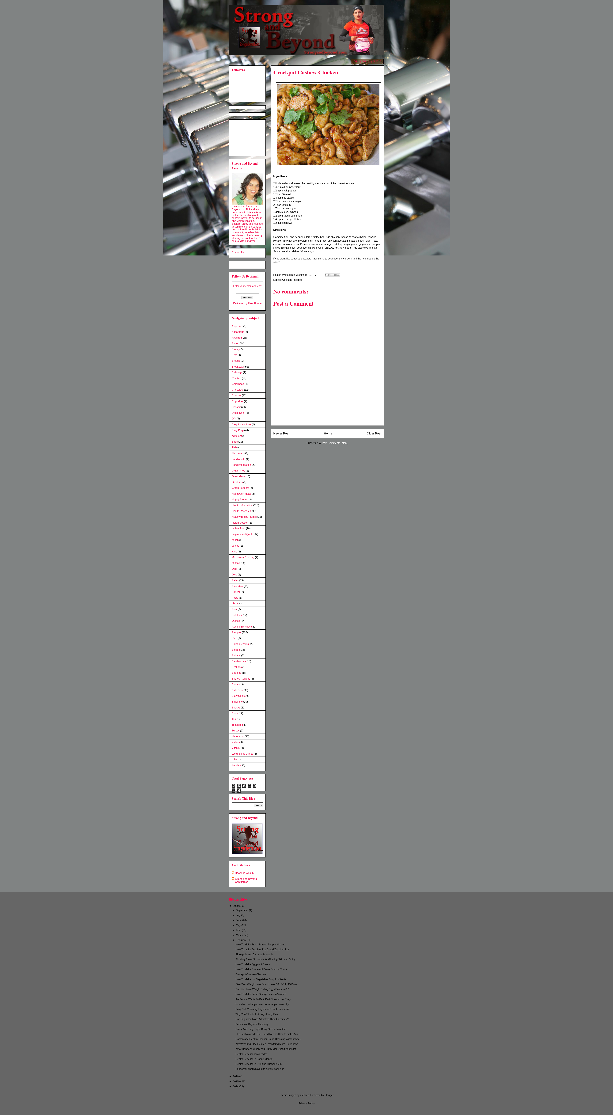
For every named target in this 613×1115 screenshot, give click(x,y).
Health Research (241, 511)
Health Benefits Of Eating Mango (253, 1059)
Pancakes (237, 586)
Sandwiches (239, 661)
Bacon (235, 343)
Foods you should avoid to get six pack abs (259, 1069)
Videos (236, 742)
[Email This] (326, 275)
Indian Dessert (240, 522)
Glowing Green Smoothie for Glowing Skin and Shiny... (266, 959)
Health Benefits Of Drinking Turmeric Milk (258, 1064)
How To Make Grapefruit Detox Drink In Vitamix (262, 969)
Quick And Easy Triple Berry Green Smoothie (260, 1029)
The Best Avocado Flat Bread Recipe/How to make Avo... (267, 1034)
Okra (234, 574)
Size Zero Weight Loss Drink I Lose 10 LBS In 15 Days (266, 984)
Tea (234, 719)
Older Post (374, 433)
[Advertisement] (327, 403)
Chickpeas (238, 384)
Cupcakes (237, 401)
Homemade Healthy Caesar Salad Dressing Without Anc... (268, 1039)
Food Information (241, 465)
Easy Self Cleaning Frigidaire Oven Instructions (262, 1009)
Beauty (236, 349)
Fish (234, 447)
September (242, 910)
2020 (236, 906)
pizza (235, 603)
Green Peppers (240, 488)
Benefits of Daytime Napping (251, 1024)
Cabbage (237, 372)
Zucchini (237, 765)
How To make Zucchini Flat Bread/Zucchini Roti (262, 949)
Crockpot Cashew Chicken (250, 974)
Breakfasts (238, 366)
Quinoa (236, 621)
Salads (236, 649)
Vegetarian (238, 736)
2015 (236, 1081)
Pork (234, 609)
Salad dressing (240, 644)
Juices (235, 545)
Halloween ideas (241, 493)
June (239, 920)
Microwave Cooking (243, 557)
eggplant (237, 436)
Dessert (236, 407)
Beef (234, 355)
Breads (236, 360)
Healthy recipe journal (244, 516)
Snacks (236, 707)
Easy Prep (238, 430)
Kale (234, 551)
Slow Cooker (239, 696)
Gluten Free (238, 470)
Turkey (235, 730)
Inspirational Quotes (243, 534)
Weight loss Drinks (242, 753)
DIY (234, 418)
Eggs (235, 441)
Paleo (235, 580)
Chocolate (237, 389)
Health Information (242, 505)
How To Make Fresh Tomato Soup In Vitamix (260, 944)
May (238, 925)
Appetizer (237, 326)
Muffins (236, 563)
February (241, 940)
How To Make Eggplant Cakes (252, 964)
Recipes (297, 279)
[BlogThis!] (329, 275)
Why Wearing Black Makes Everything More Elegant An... (267, 1044)
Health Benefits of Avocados (251, 1054)
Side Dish (237, 690)
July (238, 915)
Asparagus (238, 332)
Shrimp (236, 684)
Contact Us (238, 252)
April (239, 930)
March (240, 935)
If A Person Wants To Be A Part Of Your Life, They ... (264, 999)
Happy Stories (240, 499)
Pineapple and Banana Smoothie (254, 954)
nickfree (304, 1095)
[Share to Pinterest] (338, 275)
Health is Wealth (244, 873)
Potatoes (237, 615)
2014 (236, 1086)
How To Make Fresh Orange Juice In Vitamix (260, 994)
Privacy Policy (307, 1103)
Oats (234, 568)
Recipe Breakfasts (242, 626)
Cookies (236, 395)
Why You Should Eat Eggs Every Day (256, 1014)
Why (234, 759)
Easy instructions (241, 424)
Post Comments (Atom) (335, 443)
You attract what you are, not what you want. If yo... (263, 1004)
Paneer (236, 592)
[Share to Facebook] (335, 275)
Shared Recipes (241, 678)
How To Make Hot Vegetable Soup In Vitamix (260, 979)
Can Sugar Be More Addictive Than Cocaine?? (262, 1019)
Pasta (235, 597)
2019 (236, 1076)
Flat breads (238, 453)
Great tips (237, 482)
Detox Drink (238, 412)
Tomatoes (237, 724)
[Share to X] (332, 275)
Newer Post (281, 433)
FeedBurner (255, 303)
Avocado (237, 337)
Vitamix (236, 748)
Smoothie (237, 701)
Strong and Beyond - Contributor (246, 880)
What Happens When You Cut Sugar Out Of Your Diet (265, 1049)
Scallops (237, 667)
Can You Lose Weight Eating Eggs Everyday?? (262, 989)
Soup (235, 713)
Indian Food (238, 528)
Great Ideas (238, 476)
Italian (235, 540)
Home (328, 433)
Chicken (287, 279)
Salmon (236, 655)
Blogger (329, 1095)
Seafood (236, 672)
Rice (234, 638)
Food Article (238, 459)
